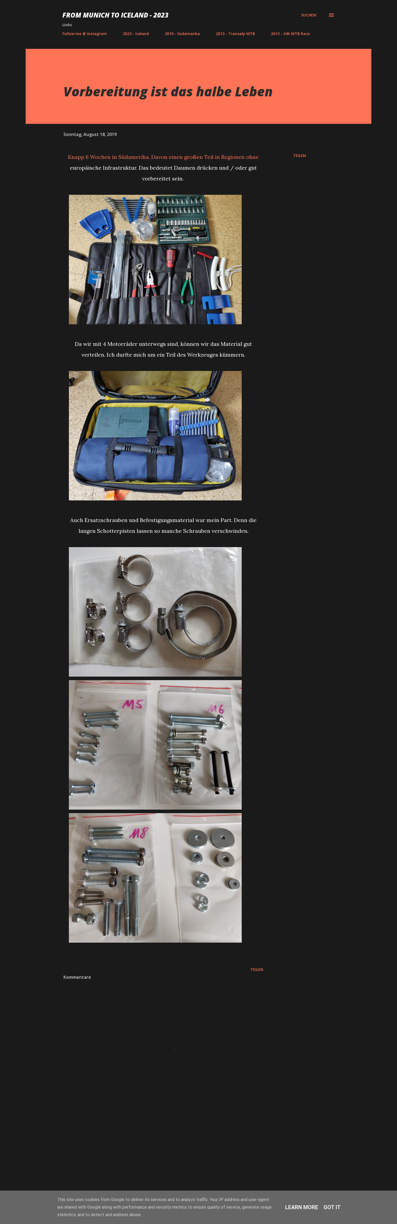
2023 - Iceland (136, 33)
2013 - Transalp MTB (235, 33)
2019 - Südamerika (182, 33)
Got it (332, 1207)
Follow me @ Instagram (84, 33)
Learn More (301, 1207)
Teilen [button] (299, 155)
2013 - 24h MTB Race (290, 33)
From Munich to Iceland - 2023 (115, 15)
